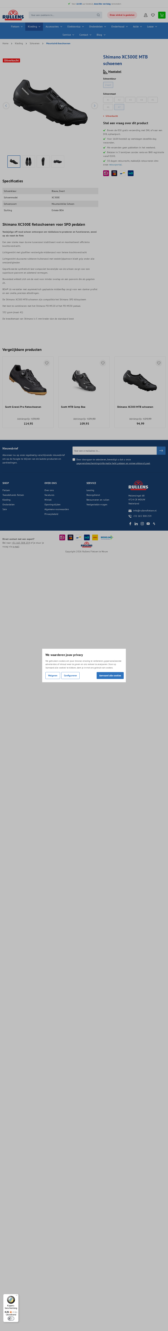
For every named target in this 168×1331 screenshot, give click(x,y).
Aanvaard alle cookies (110, 675)
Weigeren (52, 675)
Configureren (70, 675)
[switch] (11, 1318)
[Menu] (17, 1296)
